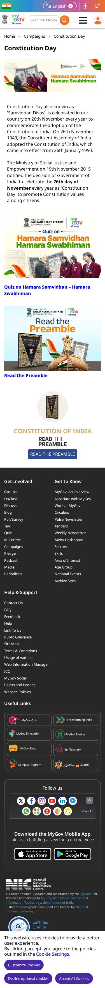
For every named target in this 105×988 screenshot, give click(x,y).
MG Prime (12, 539)
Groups (10, 491)
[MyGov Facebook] (31, 801)
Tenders (61, 526)
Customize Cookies (24, 964)
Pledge (10, 553)
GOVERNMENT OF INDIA (7, 6)
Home (9, 36)
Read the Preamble (26, 375)
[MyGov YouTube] (52, 801)
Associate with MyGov (73, 498)
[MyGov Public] (47, 811)
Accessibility (85, 6)
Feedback (12, 616)
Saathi (84, 765)
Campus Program (29, 765)
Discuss (10, 505)
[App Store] (32, 854)
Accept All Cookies (74, 978)
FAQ (7, 609)
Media (9, 567)
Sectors (61, 546)
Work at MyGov (68, 505)
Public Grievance (18, 637)
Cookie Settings (52, 954)
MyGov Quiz (30, 720)
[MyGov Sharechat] (57, 811)
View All (87, 811)
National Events (68, 573)
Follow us (97, 6)
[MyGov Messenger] (73, 801)
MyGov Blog (28, 748)
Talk (7, 526)
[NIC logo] (30, 889)
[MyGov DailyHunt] (36, 811)
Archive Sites (65, 580)
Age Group (64, 567)
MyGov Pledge (75, 734)
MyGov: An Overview (72, 491)
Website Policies (17, 691)
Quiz (8, 532)
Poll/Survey (13, 519)
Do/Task (11, 498)
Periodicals (13, 573)
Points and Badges (19, 684)
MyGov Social (15, 678)
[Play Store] (72, 854)
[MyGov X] (21, 801)
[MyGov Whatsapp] (26, 811)
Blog (8, 512)
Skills (59, 553)
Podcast (11, 560)
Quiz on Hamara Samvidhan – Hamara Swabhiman (47, 290)
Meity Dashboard (69, 539)
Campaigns (34, 36)
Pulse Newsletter (69, 519)
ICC (7, 671)
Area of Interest (67, 560)
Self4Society (73, 749)
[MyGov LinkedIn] (62, 801)
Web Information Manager (26, 664)
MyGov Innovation (28, 733)
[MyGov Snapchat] (68, 811)
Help (8, 623)
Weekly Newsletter (70, 532)
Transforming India (79, 720)
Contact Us (13, 602)
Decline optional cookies (28, 978)
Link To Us (12, 630)
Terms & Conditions (20, 650)
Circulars (62, 512)
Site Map (11, 643)
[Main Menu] (83, 20)
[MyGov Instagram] (42, 801)
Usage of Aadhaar (19, 657)
